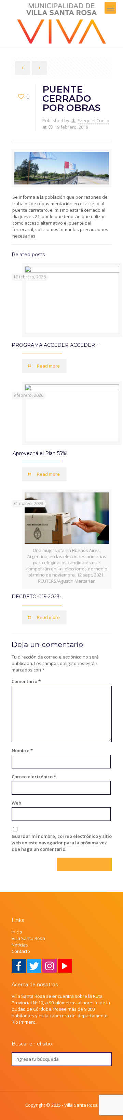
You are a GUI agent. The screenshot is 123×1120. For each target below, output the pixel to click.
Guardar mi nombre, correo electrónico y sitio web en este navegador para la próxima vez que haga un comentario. (62, 842)
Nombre (22, 750)
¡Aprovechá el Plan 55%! (39, 453)
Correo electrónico (34, 777)
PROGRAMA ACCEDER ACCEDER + (55, 345)
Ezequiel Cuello (93, 120)
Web (16, 803)
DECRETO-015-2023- (36, 597)
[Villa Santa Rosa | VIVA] (61, 23)
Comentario (26, 681)
